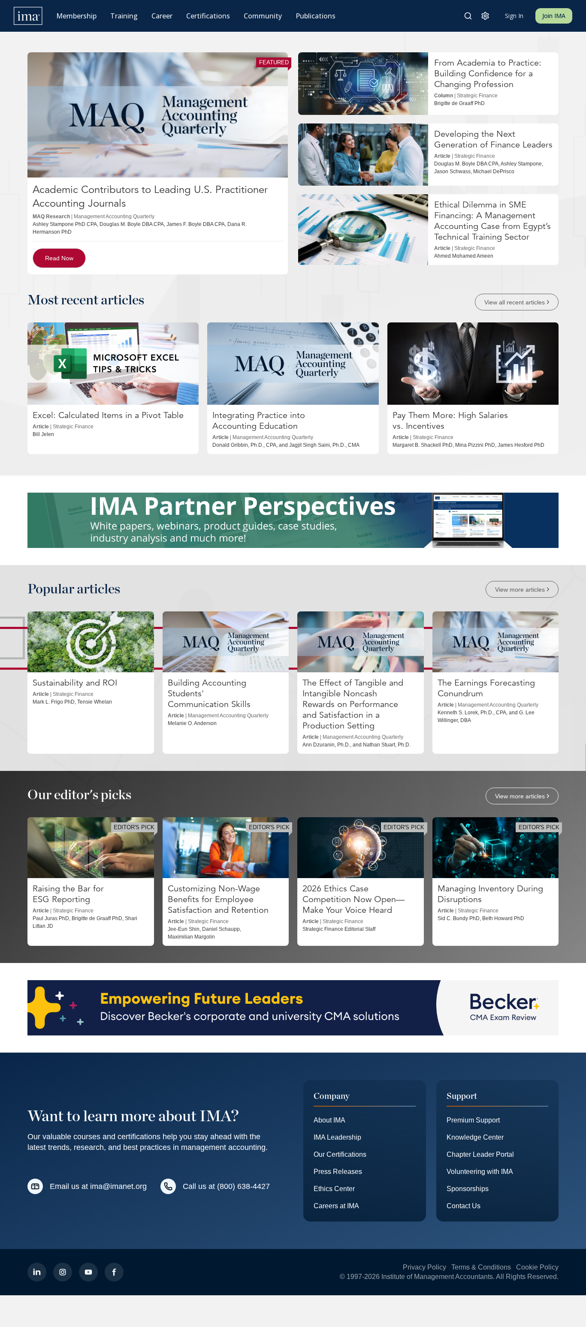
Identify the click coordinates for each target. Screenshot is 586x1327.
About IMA (329, 1120)
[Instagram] (62, 1272)
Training (124, 16)
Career (161, 16)
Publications (315, 16)
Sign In (514, 16)
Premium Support (473, 1120)
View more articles (520, 589)
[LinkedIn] (36, 1272)
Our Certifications (340, 1154)
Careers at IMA (336, 1206)
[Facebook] (114, 1272)
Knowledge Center (475, 1137)
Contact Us (463, 1206)
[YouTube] (88, 1272)
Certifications (208, 16)
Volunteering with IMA (480, 1171)
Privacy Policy (424, 1267)
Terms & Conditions (481, 1267)
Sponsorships (468, 1188)
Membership (76, 16)
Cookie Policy (537, 1267)
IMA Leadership (337, 1137)
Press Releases (338, 1171)
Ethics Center (334, 1188)
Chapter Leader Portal (480, 1154)
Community (263, 16)
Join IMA (553, 16)
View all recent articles (514, 301)
